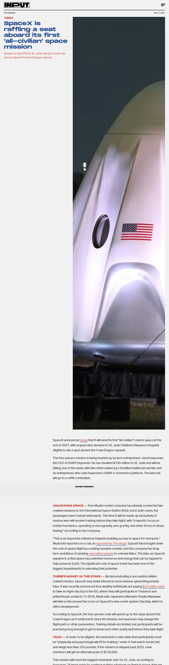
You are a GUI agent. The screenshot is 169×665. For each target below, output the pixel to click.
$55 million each (154, 586)
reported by (111, 543)
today (84, 440)
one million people (101, 553)
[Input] (17, 5)
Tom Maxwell (9, 13)
